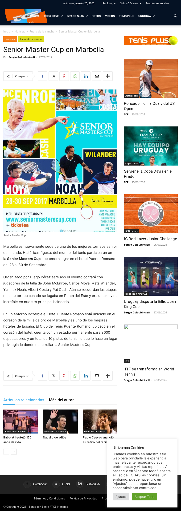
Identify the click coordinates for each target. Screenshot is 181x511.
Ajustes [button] (121, 497)
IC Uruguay (131, 231)
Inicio (6, 31)
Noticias (20, 31)
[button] (175, 16)
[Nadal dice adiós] (60, 421)
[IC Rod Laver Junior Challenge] (151, 213)
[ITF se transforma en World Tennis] (151, 343)
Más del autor (61, 399)
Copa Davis (51, 16)
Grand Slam (75, 16)
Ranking (107, 3)
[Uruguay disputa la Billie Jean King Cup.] (151, 276)
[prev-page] (6, 451)
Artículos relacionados (23, 399)
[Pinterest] (64, 76)
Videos (110, 16)
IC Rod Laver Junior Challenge (150, 238)
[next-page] (14, 451)
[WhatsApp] (75, 76)
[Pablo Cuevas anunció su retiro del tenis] (100, 421)
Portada (33, 16)
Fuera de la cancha (42, 31)
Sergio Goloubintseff (22, 57)
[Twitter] (53, 76)
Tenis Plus (126, 16)
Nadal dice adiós (54, 437)
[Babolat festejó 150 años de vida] (20, 421)
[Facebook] (42, 76)
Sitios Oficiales (129, 3)
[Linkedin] (85, 76)
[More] (108, 76)
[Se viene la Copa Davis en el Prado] (151, 146)
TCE (126, 114)
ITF (127, 361)
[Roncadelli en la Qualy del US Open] (151, 78)
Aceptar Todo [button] (144, 497)
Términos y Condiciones (49, 498)
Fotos (96, 16)
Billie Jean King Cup (136, 293)
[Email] (96, 76)
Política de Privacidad (83, 498)
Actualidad (131, 95)
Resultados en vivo (157, 3)
